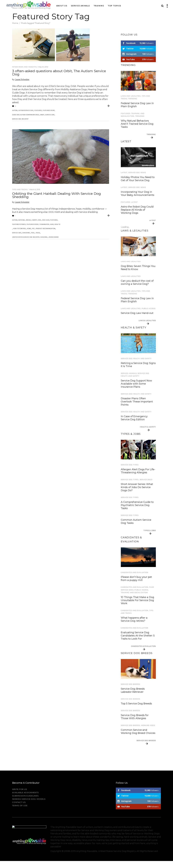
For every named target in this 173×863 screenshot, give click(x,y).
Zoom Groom (54, 237)
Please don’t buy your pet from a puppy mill (136, 579)
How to (57, 224)
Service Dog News (137, 173)
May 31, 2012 (43, 67)
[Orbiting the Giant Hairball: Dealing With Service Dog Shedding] (60, 156)
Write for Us (19, 789)
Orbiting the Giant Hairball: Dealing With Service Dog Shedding (56, 195)
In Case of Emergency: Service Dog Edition (134, 418)
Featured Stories (19, 224)
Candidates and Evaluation (134, 572)
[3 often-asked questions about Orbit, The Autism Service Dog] (51, 44)
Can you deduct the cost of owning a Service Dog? (137, 282)
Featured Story (49, 110)
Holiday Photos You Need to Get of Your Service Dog (138, 179)
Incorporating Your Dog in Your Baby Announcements (137, 193)
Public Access (148, 308)
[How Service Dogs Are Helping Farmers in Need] (138, 449)
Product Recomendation (45, 228)
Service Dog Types (130, 465)
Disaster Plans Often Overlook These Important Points (137, 401)
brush (28, 220)
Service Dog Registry (20, 119)
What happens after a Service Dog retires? (134, 619)
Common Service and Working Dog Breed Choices (138, 731)
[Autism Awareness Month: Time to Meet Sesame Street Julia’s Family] (138, 81)
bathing (21, 220)
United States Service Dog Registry (25, 237)
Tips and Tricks (19, 189)
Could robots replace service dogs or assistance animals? (138, 229)
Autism (14, 110)
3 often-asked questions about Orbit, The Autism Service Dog (59, 72)
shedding (26, 232)
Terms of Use (20, 805)
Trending (132, 99)
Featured (38, 110)
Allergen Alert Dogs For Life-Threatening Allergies (138, 471)
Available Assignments (25, 792)
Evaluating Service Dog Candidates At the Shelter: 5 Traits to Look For (138, 635)
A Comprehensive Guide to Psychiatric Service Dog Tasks (137, 505)
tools (38, 232)
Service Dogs (146, 479)
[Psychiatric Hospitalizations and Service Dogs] (138, 246)
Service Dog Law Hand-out (137, 313)
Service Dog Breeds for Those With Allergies (135, 717)
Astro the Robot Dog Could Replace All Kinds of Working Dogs (137, 209)
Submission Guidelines (25, 796)
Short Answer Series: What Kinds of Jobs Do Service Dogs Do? (137, 487)
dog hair (45, 220)
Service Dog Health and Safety (136, 358)
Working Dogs (148, 725)
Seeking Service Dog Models (29, 799)
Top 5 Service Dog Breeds (136, 703)
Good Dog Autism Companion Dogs (25, 114)
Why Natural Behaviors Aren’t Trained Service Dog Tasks (137, 123)
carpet (34, 220)
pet (33, 228)
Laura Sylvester (22, 79)
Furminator (44, 224)
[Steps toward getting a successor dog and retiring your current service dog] (138, 557)
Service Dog (50, 114)
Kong (29, 228)
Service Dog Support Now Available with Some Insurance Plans (136, 383)
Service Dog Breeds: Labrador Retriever (133, 690)
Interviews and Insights (24, 67)
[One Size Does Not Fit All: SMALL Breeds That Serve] (138, 669)
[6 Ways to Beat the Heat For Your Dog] (138, 343)
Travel (124, 146)
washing (43, 237)
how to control (19, 228)
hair (52, 224)
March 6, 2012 (34, 189)
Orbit (42, 114)
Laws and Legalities (131, 96)
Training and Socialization (134, 593)
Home (15, 23)
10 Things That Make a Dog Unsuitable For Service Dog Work (137, 600)
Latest (124, 173)
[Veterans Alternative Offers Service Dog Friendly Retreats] (138, 157)
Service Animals (129, 373)
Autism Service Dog (25, 110)
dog (39, 220)
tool (33, 232)
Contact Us (19, 802)
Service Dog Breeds (130, 684)
